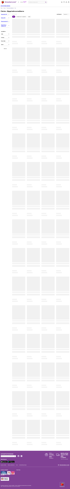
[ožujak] (23, 2)
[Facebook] (18, 456)
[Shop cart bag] (68, 2)
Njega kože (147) (4, 14)
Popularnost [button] (65, 14)
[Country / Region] (61, 2)
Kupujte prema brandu (5, 5)
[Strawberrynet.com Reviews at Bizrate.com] (4, 474)
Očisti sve (5, 48)
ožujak (29, 16)
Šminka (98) (3, 17)
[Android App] (11, 462)
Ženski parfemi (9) (4, 21)
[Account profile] (66, 2)
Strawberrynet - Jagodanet (21, 16)
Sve (13, 16)
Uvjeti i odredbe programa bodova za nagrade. (23, 485)
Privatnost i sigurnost (4, 485)
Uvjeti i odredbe (11, 485)
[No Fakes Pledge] (13, 474)
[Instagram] (21, 456)
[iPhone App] (4, 462)
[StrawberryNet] (9, 2)
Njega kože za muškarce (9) (3, 25)
